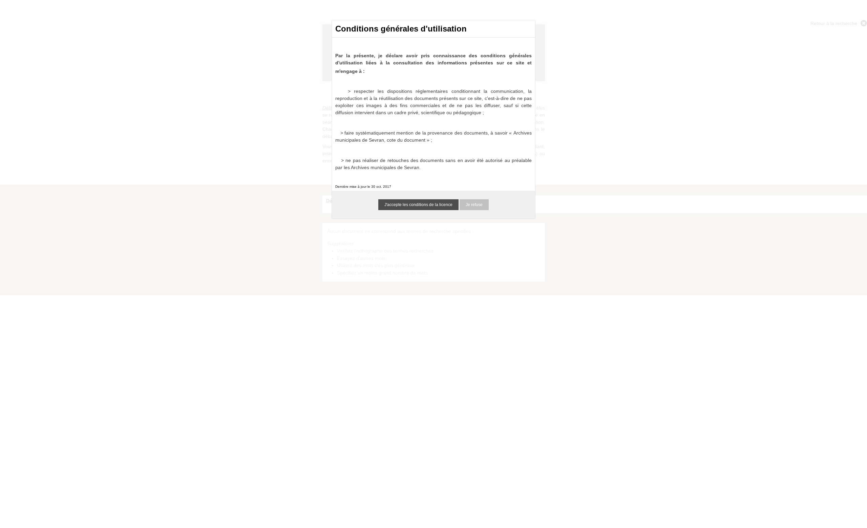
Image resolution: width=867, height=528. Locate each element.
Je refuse (474, 204)
